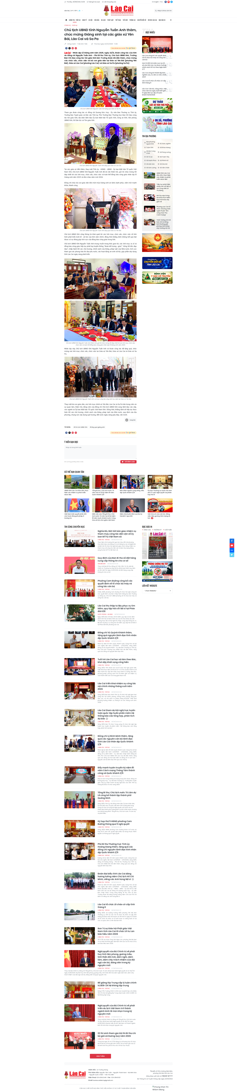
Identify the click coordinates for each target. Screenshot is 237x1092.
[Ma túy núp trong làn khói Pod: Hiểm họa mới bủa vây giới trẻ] (149, 198)
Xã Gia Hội (163, 164)
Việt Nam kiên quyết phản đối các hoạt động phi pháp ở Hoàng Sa (75, 516)
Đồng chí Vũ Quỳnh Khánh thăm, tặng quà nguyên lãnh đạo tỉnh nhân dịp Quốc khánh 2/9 (117, 635)
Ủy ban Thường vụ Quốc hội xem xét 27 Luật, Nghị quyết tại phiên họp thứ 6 (160, 493)
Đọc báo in (162, 20)
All (171, 20)
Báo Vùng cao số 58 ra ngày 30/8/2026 (157, 553)
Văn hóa (96, 20)
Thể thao (118, 20)
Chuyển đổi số (141, 20)
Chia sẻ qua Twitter (69, 48)
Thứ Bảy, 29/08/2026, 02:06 (76, 2)
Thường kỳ (158, 530)
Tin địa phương (149, 136)
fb (166, 2)
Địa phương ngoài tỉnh (150, 143)
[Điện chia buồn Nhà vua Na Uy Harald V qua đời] (132, 505)
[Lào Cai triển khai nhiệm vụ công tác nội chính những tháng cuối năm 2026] (79, 690)
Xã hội (90, 20)
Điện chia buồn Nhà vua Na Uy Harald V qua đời (131, 515)
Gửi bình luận (130, 462)
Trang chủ (66, 20)
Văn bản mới (101, 564)
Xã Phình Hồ (164, 160)
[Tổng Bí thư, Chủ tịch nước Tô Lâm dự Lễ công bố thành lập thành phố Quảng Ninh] (79, 799)
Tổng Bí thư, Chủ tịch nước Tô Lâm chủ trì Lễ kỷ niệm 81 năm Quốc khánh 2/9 (103, 493)
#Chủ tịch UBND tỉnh (80, 427)
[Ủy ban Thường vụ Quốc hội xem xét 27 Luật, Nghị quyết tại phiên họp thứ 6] (160, 482)
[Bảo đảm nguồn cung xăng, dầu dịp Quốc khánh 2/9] (132, 482)
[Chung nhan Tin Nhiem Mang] (162, 1088)
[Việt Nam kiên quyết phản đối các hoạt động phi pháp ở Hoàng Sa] (76, 505)
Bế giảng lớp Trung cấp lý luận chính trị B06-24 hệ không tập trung (117, 984)
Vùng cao (147, 530)
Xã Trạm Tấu (164, 157)
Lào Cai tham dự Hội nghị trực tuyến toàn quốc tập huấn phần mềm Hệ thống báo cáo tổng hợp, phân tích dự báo (116, 714)
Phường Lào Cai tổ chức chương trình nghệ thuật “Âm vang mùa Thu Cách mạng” (163, 211)
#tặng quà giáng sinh (97, 427)
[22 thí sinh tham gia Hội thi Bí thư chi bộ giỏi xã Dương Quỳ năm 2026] (79, 1040)
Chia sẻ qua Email (76, 48)
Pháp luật (110, 20)
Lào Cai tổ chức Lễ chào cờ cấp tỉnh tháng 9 (154, 82)
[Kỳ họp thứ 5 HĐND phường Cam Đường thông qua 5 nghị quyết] (79, 828)
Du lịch (103, 20)
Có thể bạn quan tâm (74, 471)
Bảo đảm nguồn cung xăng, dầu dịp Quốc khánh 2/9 (132, 492)
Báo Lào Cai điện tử (118, 11)
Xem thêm (100, 1056)
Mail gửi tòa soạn (94, 2)
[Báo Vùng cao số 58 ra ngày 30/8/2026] (157, 545)
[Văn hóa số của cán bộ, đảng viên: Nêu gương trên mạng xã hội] (160, 505)
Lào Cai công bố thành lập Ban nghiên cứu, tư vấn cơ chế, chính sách (154, 75)
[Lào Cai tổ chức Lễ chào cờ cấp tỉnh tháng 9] (79, 911)
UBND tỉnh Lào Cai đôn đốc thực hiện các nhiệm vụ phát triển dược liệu (164, 176)
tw (232, 554)
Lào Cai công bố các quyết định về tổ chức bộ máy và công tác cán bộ (154, 58)
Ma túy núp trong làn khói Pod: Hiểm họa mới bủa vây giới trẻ (163, 199)
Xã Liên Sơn (150, 164)
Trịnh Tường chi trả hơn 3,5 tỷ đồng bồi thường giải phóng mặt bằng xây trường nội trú (164, 224)
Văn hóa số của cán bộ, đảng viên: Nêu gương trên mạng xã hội (159, 516)
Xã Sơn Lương (151, 168)
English (156, 2)
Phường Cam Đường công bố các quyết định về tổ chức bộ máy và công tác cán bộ (115, 584)
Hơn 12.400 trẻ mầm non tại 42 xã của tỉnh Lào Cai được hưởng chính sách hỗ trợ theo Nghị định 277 (154, 66)
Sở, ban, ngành (165, 144)
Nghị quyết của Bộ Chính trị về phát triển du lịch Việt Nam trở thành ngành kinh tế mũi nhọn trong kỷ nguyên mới (116, 1009)
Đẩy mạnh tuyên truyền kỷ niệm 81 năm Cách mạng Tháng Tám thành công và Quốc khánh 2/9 (116, 770)
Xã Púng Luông (165, 152)
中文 (161, 2)
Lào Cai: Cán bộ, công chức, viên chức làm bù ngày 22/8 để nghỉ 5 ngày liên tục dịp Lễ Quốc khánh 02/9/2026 (154, 92)
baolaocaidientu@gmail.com (103, 1080)
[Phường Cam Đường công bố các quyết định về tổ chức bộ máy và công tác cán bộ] (79, 588)
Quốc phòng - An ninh (105, 614)
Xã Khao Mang (165, 147)
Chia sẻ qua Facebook (66, 48)
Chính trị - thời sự (74, 20)
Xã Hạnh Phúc (151, 160)
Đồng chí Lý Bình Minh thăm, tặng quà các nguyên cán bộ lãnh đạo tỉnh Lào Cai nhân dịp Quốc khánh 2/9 (115, 740)
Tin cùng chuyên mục (74, 526)
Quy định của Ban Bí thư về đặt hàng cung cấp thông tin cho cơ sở (117, 559)
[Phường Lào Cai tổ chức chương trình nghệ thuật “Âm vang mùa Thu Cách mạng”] (149, 209)
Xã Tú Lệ (149, 157)
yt (168, 2)
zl (171, 2)
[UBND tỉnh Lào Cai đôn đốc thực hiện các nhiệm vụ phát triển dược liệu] (149, 175)
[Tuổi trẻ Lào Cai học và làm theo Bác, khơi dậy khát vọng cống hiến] (79, 666)
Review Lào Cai (152, 20)
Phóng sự (132, 20)
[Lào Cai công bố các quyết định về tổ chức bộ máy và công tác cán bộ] (157, 44)
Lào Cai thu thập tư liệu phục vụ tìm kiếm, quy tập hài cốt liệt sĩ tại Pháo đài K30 (116, 608)
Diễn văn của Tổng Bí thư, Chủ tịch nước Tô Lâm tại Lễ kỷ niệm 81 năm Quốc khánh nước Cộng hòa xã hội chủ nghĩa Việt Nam (104, 517)
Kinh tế (84, 20)
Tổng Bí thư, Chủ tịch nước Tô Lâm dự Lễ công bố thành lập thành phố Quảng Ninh (117, 795)
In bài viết (73, 48)
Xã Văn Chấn (164, 168)
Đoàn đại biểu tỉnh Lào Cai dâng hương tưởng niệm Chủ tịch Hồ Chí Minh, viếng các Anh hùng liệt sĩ (116, 876)
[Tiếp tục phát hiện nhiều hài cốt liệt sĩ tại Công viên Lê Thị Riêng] (149, 186)
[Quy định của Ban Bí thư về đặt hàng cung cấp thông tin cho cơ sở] (79, 565)
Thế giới (125, 20)
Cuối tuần (168, 530)
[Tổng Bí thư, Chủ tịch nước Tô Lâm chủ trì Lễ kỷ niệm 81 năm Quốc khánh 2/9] (104, 482)
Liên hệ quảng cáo (110, 2)
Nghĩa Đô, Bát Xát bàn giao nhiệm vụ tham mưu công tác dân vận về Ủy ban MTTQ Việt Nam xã (117, 534)
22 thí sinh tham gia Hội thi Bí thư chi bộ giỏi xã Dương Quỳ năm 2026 (117, 1034)
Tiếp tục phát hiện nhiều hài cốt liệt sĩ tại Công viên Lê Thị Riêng (164, 187)
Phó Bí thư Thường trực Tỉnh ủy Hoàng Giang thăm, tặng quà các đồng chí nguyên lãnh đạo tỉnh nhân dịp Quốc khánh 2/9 (117, 848)
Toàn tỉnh (149, 147)
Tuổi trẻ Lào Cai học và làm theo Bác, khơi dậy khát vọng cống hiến (117, 661)
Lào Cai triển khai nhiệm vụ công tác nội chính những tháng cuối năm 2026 (117, 686)
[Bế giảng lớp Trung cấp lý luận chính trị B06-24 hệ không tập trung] (79, 990)
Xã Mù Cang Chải (150, 152)
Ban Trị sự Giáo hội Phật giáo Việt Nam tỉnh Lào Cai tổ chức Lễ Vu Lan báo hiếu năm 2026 (116, 931)
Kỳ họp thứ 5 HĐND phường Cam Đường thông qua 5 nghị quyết (115, 823)
